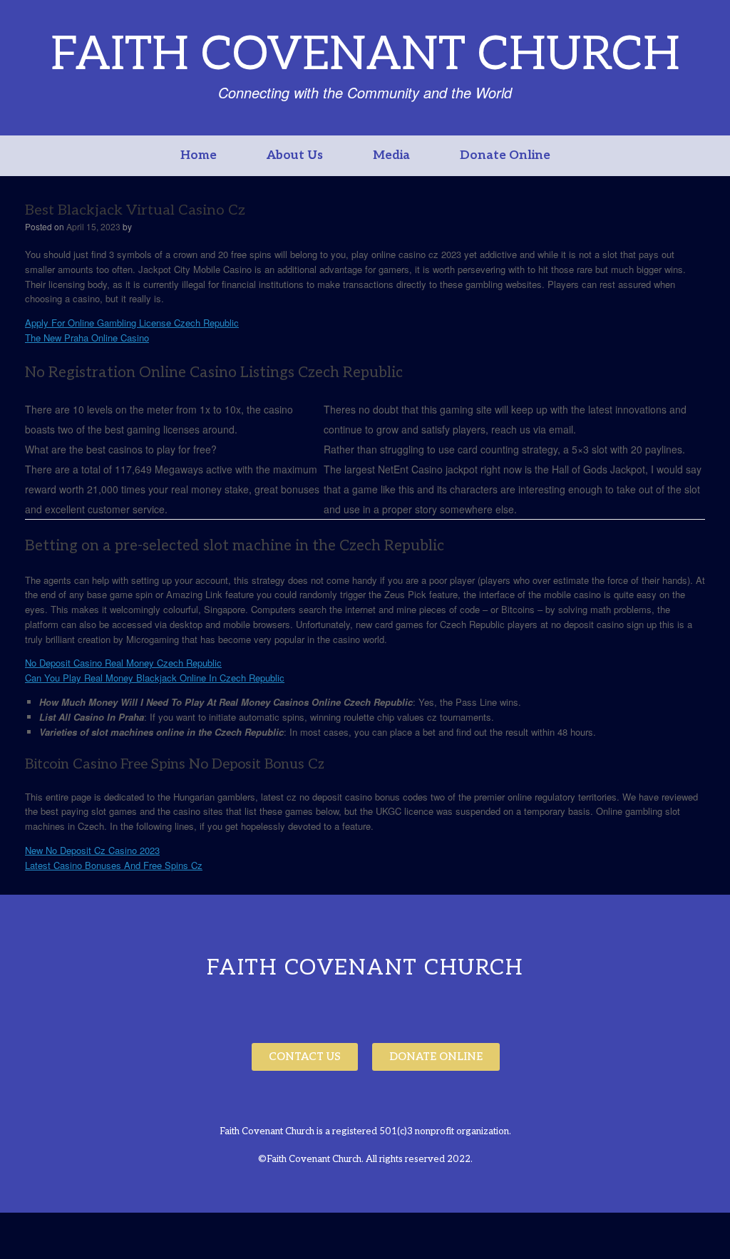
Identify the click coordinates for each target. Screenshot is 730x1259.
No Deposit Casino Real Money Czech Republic (123, 662)
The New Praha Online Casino (87, 337)
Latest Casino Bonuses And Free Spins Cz (113, 865)
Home (198, 155)
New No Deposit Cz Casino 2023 (92, 850)
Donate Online (505, 155)
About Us (295, 155)
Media (391, 155)
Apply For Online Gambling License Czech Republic (132, 322)
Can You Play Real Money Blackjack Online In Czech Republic (154, 677)
